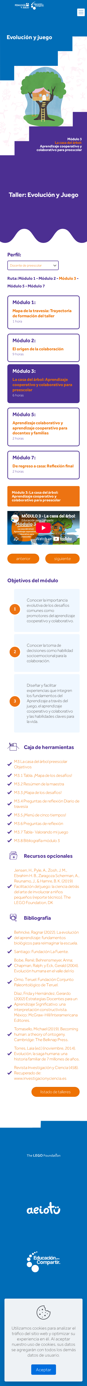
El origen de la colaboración (38, 348)
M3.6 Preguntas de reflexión (38, 823)
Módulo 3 (67, 278)
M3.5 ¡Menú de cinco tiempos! (40, 814)
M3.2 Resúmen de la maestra (39, 783)
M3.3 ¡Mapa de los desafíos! (38, 792)
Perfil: (14, 254)
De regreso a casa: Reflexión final (43, 466)
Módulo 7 (36, 286)
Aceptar (43, 1369)
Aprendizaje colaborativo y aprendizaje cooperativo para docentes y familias (39, 428)
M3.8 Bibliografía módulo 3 (37, 840)
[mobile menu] (81, 12)
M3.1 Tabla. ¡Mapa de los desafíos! (43, 775)
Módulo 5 (16, 286)
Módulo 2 (47, 278)
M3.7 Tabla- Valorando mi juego (41, 832)
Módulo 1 (26, 278)
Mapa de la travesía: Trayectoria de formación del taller (42, 313)
